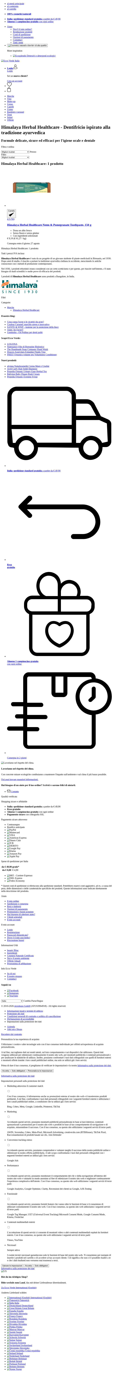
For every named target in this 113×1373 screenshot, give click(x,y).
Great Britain (28, 1308)
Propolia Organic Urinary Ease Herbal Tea (27, 371)
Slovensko (24, 1348)
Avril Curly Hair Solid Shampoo (22, 369)
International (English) (41, 1297)
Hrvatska (22, 1324)
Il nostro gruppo (14, 976)
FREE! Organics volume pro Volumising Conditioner (32, 354)
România (22, 1319)
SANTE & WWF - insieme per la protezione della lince (33, 327)
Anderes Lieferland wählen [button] (13, 1292)
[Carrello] (59, 90)
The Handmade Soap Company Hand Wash (27, 349)
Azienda (11, 1026)
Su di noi (11, 973)
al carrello (11, 9)
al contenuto (12, 6)
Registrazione (13, 932)
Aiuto (9, 26)
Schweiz (22, 1337)
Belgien (20, 1366)
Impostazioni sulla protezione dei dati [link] (24, 1021)
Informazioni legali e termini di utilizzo (25, 1011)
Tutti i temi (18, 42)
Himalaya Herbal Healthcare (26, 310)
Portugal (22, 1364)
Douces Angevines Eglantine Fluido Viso (26, 352)
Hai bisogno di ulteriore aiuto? (21, 914)
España (20, 1311)
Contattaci (17, 40)
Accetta (5, 1071)
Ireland (19, 1353)
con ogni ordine (30, 21)
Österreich (24, 1300)
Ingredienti (12, 953)
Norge (19, 1369)
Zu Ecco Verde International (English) (18, 1287)
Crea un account (14, 81)
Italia (17, 1303)
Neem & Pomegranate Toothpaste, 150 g (49, 224)
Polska (19, 1327)
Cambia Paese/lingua (33, 1001)
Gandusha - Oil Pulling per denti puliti (25, 332)
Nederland (24, 1356)
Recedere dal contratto (11, 1034)
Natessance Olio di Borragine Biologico (25, 346)
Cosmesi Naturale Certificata (20, 955)
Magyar (20, 1329)
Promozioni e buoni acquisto (20, 911)
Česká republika (32, 1350)
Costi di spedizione (22, 34)
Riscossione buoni (15, 940)
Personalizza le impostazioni (40, 1071)
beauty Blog (12, 950)
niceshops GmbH (22, 1006)
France (19, 1316)
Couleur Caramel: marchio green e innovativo (28, 324)
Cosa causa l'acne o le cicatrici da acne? (25, 322)
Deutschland (27, 1305)
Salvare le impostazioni (12, 1266)
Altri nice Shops (14, 1029)
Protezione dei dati (15, 1013)
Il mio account (13, 919)
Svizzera (22, 1342)
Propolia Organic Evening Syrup (22, 376)
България (24, 1335)
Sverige (20, 1321)
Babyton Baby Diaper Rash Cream (23, 374)
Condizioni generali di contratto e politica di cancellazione (34, 1016)
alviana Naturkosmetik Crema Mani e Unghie (28, 366)
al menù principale (15, 3)
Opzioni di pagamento (23, 37)
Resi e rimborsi (14, 906)
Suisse (19, 1340)
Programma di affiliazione (19, 963)
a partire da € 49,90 (33, 19)
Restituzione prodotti (22, 32)
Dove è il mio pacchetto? (18, 937)
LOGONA (12, 344)
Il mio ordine (13, 901)
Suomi (19, 1332)
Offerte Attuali (13, 961)
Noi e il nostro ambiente (18, 958)
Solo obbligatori (18, 1071)
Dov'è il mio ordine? (22, 29)
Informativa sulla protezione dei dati (94, 1065)
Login (10, 71)
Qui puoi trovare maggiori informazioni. (19, 779)
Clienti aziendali (14, 917)
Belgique (22, 1358)
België (19, 1361)
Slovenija (23, 1313)
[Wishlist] (9, 86)
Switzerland (26, 1345)
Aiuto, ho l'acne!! (15, 329)
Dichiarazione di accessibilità (20, 1019)
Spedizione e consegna (17, 904)
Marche (10, 307)
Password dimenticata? (17, 935)
